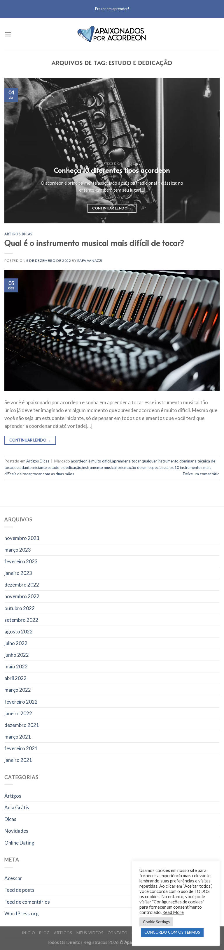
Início (28, 932)
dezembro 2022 (21, 585)
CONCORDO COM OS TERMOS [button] (172, 932)
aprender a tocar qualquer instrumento (145, 461)
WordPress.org (21, 913)
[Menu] (8, 34)
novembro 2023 (21, 538)
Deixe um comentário (201, 474)
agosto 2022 (18, 631)
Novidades (16, 831)
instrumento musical (99, 467)
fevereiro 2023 (21, 561)
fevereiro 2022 (21, 702)
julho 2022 (15, 643)
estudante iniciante (30, 467)
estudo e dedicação (64, 467)
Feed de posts (19, 890)
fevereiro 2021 (21, 748)
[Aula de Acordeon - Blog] (112, 34)
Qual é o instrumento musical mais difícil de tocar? (94, 242)
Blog (44, 932)
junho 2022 (16, 655)
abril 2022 (15, 678)
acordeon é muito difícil (91, 461)
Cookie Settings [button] (156, 921)
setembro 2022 (21, 620)
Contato (118, 932)
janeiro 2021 (18, 760)
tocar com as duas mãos (53, 474)
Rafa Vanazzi (89, 260)
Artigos (12, 234)
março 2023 (17, 550)
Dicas (27, 234)
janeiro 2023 (18, 573)
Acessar (13, 878)
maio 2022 (16, 666)
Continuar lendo (112, 208)
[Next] (208, 150)
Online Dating (19, 843)
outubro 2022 (19, 608)
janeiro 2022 (18, 713)
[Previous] (16, 150)
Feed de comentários (27, 902)
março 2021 (17, 737)
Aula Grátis (16, 807)
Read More (173, 912)
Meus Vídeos (90, 932)
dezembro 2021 (21, 725)
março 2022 (17, 690)
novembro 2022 (21, 596)
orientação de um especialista (143, 467)
